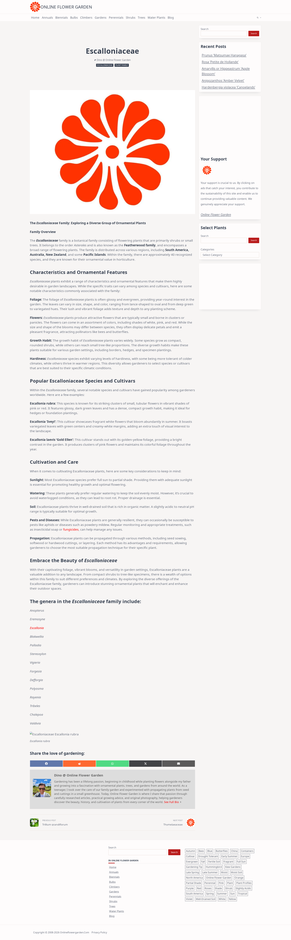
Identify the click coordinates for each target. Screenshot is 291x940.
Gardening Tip (194, 867)
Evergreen (192, 861)
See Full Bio (171, 802)
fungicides (71, 529)
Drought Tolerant (208, 856)
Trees (141, 18)
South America (194, 893)
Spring (210, 893)
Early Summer (229, 856)
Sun (232, 893)
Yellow (232, 899)
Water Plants (156, 18)
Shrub (228, 888)
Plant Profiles (244, 883)
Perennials (116, 18)
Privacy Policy (99, 932)
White (222, 899)
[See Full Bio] (180, 802)
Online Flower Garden (66, 7)
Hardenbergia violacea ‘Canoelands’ (228, 87)
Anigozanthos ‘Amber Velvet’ (223, 80)
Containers (247, 851)
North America (194, 877)
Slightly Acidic (243, 888)
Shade (218, 888)
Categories (207, 249)
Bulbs (74, 18)
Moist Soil (236, 872)
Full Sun (241, 861)
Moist (224, 872)
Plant (230, 883)
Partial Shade (193, 883)
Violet (189, 899)
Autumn (190, 851)
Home (35, 18)
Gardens (100, 18)
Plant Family (121, 65)
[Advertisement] (230, 122)
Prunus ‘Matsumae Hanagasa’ (224, 55)
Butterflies (222, 851)
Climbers (86, 18)
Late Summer (210, 872)
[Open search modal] (257, 18)
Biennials (61, 18)
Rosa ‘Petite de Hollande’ (220, 62)
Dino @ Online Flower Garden (114, 60)
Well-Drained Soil (205, 899)
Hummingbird (214, 867)
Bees (201, 851)
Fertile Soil (214, 861)
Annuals (47, 18)
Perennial (209, 883)
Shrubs (130, 18)
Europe (245, 856)
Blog (171, 18)
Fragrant (228, 861)
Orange (239, 877)
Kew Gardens (233, 867)
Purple (190, 888)
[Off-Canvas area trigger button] (260, 17)
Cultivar (190, 856)
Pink (221, 883)
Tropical (242, 893)
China (234, 851)
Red (199, 888)
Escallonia (37, 628)
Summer (222, 893)
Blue (209, 851)
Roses (208, 888)
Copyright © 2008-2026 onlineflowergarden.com (61, 932)
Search (205, 29)
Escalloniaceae (104, 65)
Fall (203, 861)
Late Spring (192, 872)
